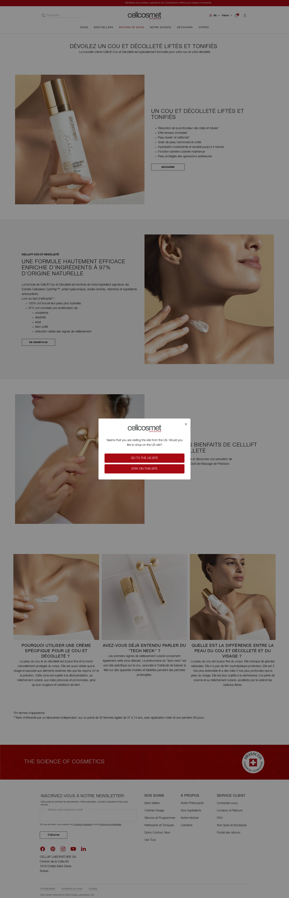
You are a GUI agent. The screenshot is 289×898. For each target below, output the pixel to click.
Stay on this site (144, 468)
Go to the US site (144, 458)
